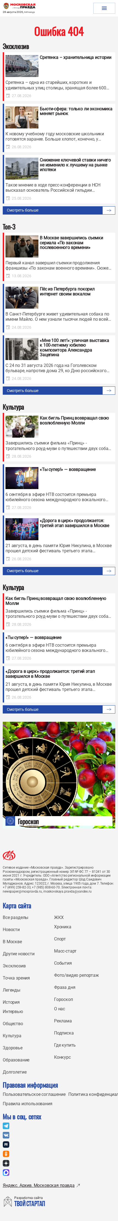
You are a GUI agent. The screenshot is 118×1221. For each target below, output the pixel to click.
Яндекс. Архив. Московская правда (39, 1185)
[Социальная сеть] (6, 1126)
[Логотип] (9, 855)
